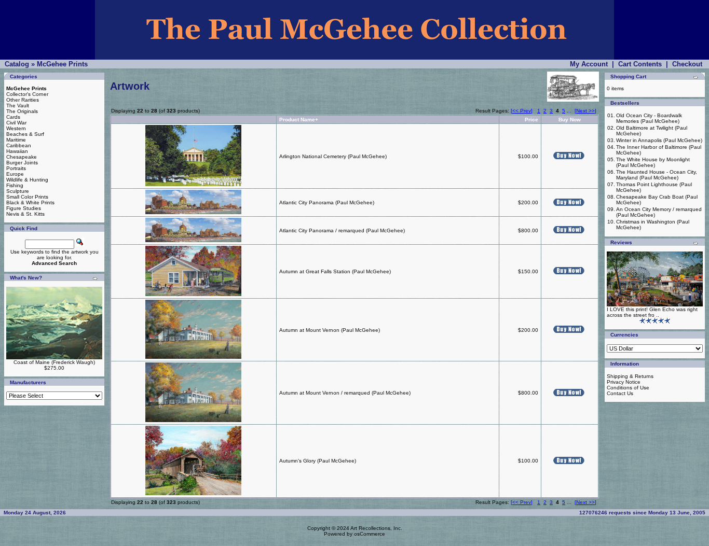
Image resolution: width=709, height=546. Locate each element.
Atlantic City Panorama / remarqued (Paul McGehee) (342, 230)
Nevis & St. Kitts (25, 214)
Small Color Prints (27, 197)
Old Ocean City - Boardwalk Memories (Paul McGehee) (649, 118)
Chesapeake (21, 157)
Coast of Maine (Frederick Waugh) (54, 362)
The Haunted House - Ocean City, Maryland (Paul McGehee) (656, 174)
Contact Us (620, 393)
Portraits (16, 168)
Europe (15, 174)
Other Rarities (22, 100)
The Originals (22, 111)
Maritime (16, 140)
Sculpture (17, 191)
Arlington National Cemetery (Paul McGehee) (333, 156)
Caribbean (18, 145)
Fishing (14, 185)
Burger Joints (22, 162)
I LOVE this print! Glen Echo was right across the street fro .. (652, 312)
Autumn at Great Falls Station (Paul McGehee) (335, 271)
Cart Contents (640, 64)
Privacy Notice (623, 382)
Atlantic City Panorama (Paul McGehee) (326, 202)
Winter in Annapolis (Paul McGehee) (659, 140)
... (569, 111)
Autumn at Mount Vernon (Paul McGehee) (329, 330)
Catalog (17, 64)
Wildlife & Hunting (27, 180)
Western (16, 128)
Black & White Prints (30, 202)
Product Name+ (298, 119)
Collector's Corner (27, 94)
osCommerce (369, 534)
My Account (589, 64)
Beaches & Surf (25, 134)
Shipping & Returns (630, 376)
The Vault (17, 105)
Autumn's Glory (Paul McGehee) (317, 461)
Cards (13, 117)
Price (531, 119)
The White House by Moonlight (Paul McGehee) (653, 162)
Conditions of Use (628, 387)
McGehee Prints (62, 64)
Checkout (687, 64)
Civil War (16, 122)
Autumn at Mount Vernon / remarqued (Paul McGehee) (345, 393)
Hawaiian (17, 151)
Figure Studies (23, 208)
